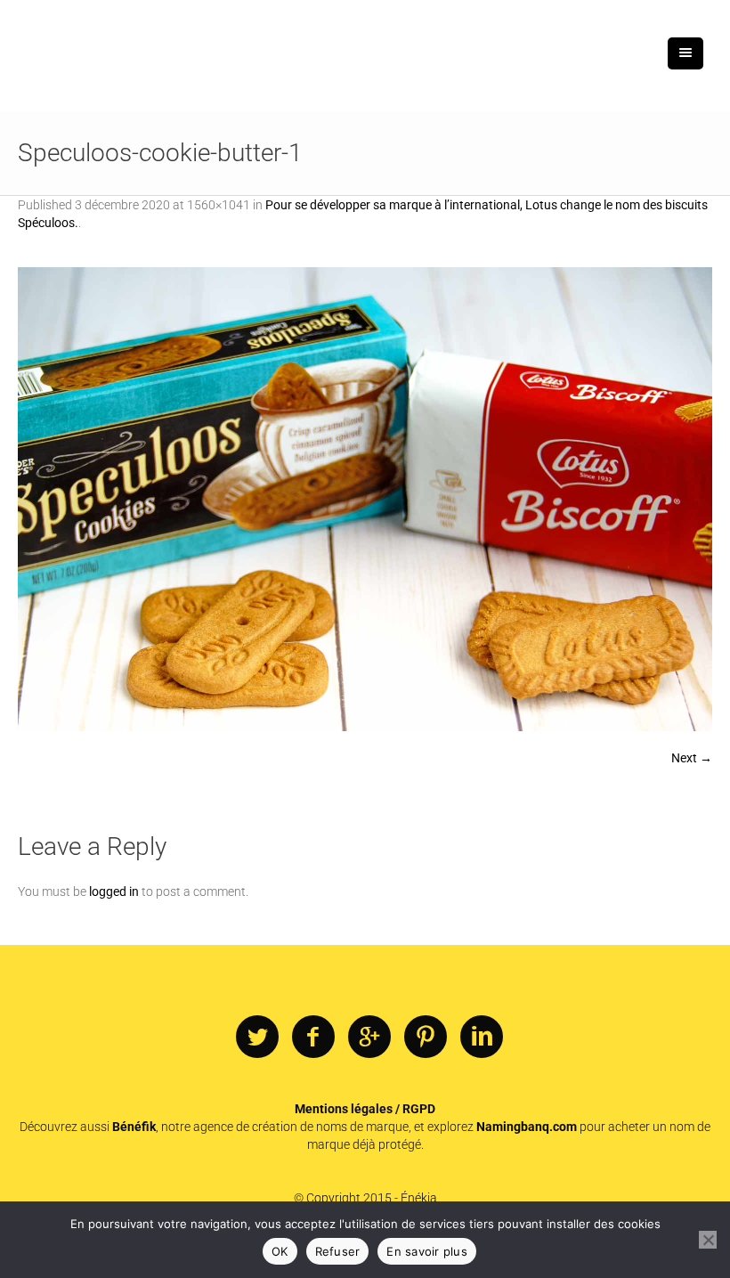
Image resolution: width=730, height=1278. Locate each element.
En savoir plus (426, 1251)
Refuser (338, 1251)
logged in (114, 891)
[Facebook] (313, 1037)
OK (280, 1251)
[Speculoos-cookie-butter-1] (365, 499)
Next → (691, 758)
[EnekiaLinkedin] (481, 1037)
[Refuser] (708, 1240)
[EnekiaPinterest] (425, 1037)
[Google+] (369, 1037)
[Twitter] (257, 1037)
